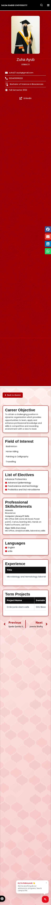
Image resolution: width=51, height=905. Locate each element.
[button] (41, 5)
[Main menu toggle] (48, 5)
